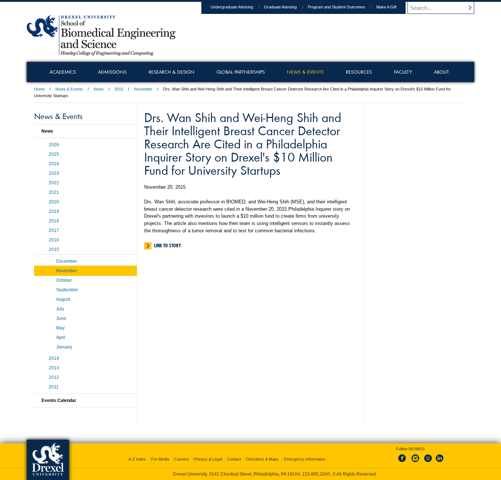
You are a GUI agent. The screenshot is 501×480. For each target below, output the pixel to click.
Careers (181, 459)
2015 (118, 89)
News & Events (69, 89)
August (63, 299)
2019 (54, 211)
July (60, 308)
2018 (54, 221)
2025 (54, 154)
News (99, 89)
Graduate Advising (280, 7)
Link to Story (167, 245)
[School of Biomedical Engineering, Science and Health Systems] (101, 53)
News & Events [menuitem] (305, 72)
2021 (54, 192)
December (66, 261)
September (67, 289)
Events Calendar (58, 400)
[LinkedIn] (439, 462)
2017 (54, 230)
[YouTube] (427, 462)
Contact (234, 459)
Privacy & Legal (208, 459)
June (61, 318)
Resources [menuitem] (359, 72)
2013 (54, 367)
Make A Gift (386, 7)
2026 (54, 144)
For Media (160, 459)
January (64, 347)
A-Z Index (137, 459)
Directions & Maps (262, 459)
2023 (54, 173)
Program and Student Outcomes (336, 7)
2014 (54, 358)
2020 (54, 201)
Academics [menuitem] (63, 72)
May (60, 328)
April (60, 337)
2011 (54, 386)
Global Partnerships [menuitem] (240, 72)
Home (39, 89)
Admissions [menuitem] (112, 72)
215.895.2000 (316, 474)
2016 (54, 240)
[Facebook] (403, 462)
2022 (54, 182)
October (64, 280)
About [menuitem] (441, 72)
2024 (54, 163)
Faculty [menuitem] (403, 72)
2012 (54, 377)
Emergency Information (304, 459)
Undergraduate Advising (232, 7)
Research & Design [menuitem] (171, 72)
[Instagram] (415, 462)
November (143, 89)
